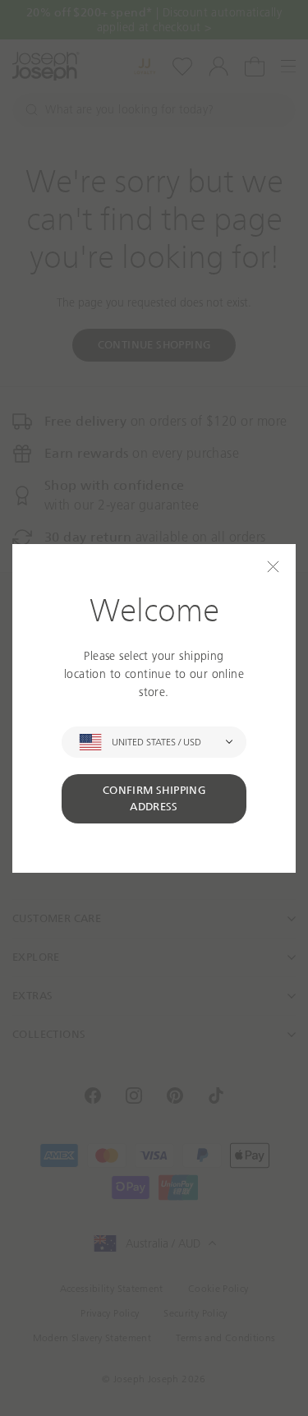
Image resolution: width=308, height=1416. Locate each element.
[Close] (273, 566)
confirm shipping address (154, 798)
